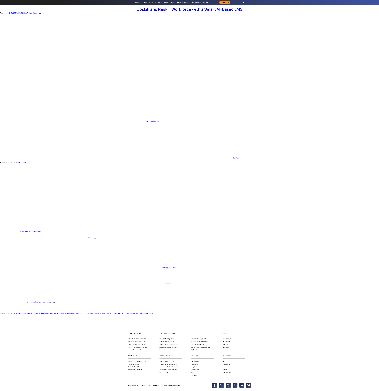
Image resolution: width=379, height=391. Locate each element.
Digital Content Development (200, 347)
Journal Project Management (137, 347)
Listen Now (225, 2)
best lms (79, 313)
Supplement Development (168, 370)
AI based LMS (21, 162)
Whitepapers (227, 372)
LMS (8, 162)
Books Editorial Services (136, 367)
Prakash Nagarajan (34, 13)
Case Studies (227, 364)
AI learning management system (38, 313)
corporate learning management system (97, 313)
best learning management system (63, 313)
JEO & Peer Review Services (137, 339)
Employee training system (122, 313)
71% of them (91, 238)
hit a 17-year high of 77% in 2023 (31, 231)
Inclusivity (226, 347)
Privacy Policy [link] (133, 385)
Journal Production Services (137, 350)
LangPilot (194, 367)
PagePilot (194, 375)
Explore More (163, 350)
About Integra (227, 339)
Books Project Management (137, 361)
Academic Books (133, 364)
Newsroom (226, 350)
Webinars (226, 367)
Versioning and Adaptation (199, 341)
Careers (225, 344)
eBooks (225, 370)
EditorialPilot (195, 361)
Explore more (163, 372)
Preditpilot (194, 364)
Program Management (166, 339)
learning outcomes (152, 121)
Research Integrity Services (137, 341)
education (167, 284)
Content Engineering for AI (168, 344)
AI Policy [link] (143, 385)
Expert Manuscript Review (136, 344)
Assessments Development (168, 347)
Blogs (224, 361)
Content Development (166, 341)
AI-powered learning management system (42, 302)
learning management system (143, 313)
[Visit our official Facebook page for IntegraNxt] (214, 385)
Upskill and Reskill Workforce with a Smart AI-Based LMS (190, 9)
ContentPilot (195, 370)
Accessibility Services (135, 370)
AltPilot (193, 372)
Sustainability (227, 341)
